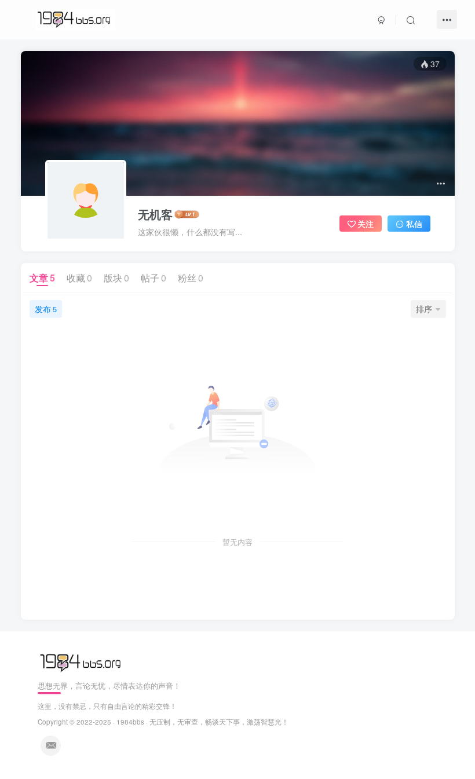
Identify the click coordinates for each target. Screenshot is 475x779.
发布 (46, 308)
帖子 (153, 277)
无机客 (155, 214)
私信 (414, 223)
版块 (116, 277)
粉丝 (190, 277)
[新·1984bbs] (82, 661)
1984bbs (130, 721)
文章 (42, 277)
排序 (424, 308)
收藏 (79, 277)
